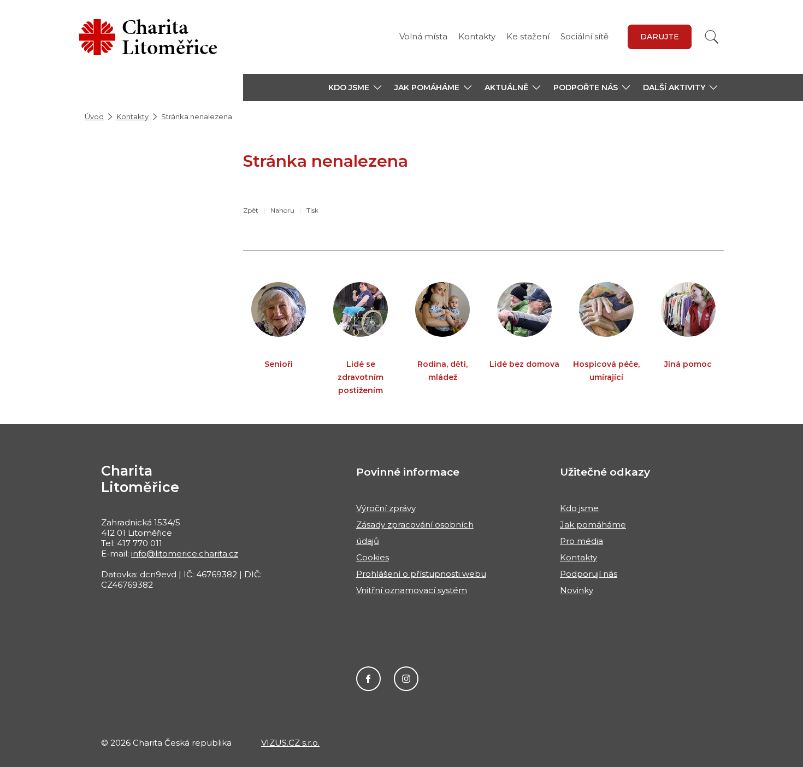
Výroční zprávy (386, 508)
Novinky (576, 590)
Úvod (94, 116)
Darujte (659, 37)
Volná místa (423, 36)
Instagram (406, 678)
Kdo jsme (579, 508)
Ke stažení (528, 36)
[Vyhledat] (712, 37)
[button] (355, 87)
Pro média (581, 541)
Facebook (368, 678)
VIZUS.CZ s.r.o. (290, 742)
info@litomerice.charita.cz (184, 553)
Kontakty (476, 36)
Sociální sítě (584, 36)
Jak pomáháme (593, 524)
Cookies (372, 557)
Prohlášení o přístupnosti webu (421, 574)
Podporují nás (588, 574)
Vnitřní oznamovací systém (411, 590)
